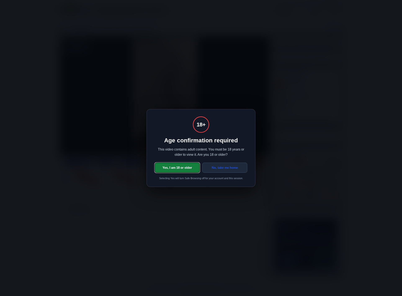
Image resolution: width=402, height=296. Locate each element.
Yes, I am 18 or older (177, 167)
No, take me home (225, 167)
